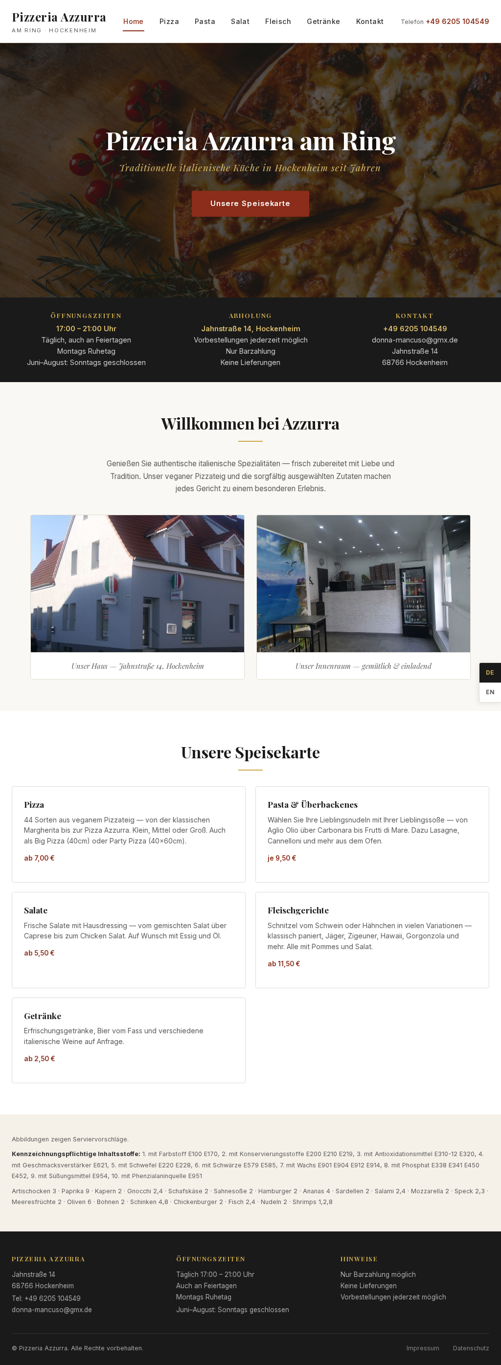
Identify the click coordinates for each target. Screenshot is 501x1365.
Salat (240, 21)
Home (133, 21)
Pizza (169, 21)
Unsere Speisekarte (250, 203)
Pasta (205, 21)
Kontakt (370, 21)
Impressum (423, 1348)
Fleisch (278, 21)
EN (490, 692)
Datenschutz (471, 1348)
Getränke (323, 21)
